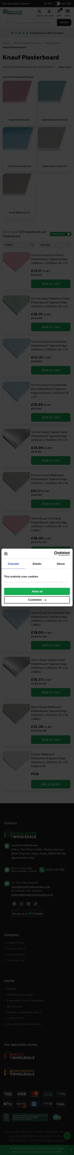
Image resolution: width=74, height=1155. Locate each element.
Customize (35, 599)
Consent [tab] (13, 563)
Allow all (37, 591)
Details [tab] (37, 563)
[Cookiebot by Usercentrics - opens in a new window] (54, 553)
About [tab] (61, 563)
